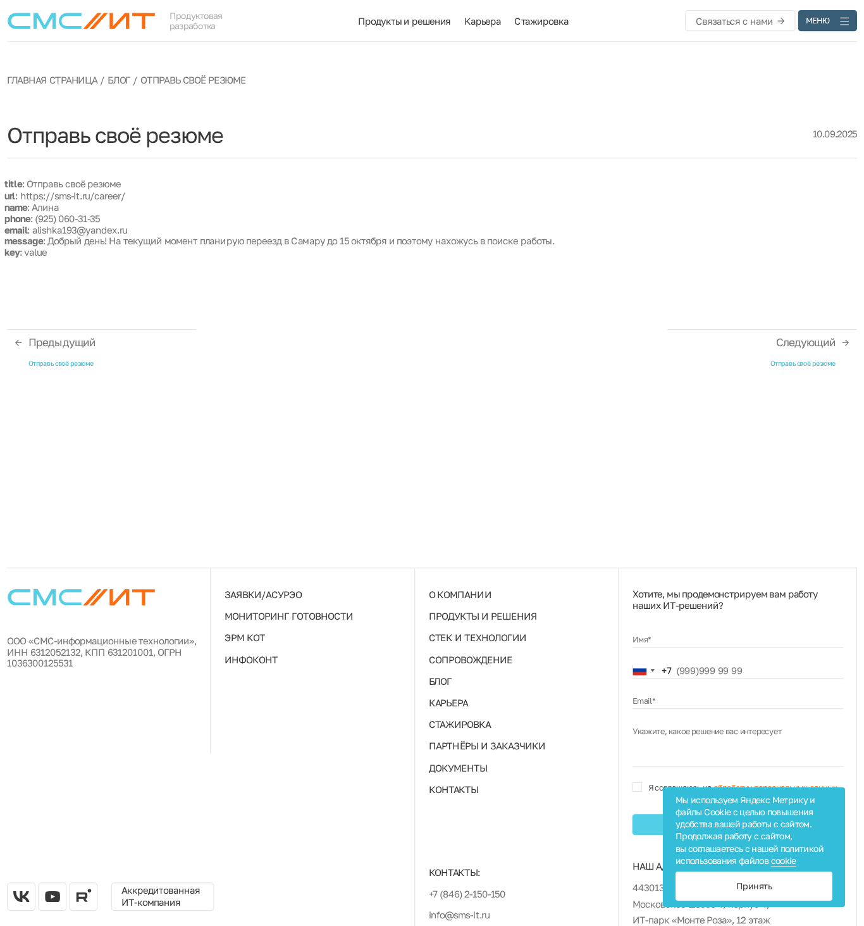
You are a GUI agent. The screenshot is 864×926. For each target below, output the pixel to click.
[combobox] (652, 671)
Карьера (482, 20)
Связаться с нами (734, 20)
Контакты (454, 789)
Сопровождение (470, 659)
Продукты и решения (404, 20)
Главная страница (52, 80)
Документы (458, 767)
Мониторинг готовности (289, 616)
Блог (119, 80)
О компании (460, 594)
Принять (754, 885)
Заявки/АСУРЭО (263, 594)
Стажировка (541, 20)
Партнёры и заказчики (487, 745)
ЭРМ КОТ (245, 637)
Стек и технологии (477, 637)
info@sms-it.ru (459, 914)
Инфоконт (251, 659)
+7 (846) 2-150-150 (467, 893)
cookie (783, 860)
